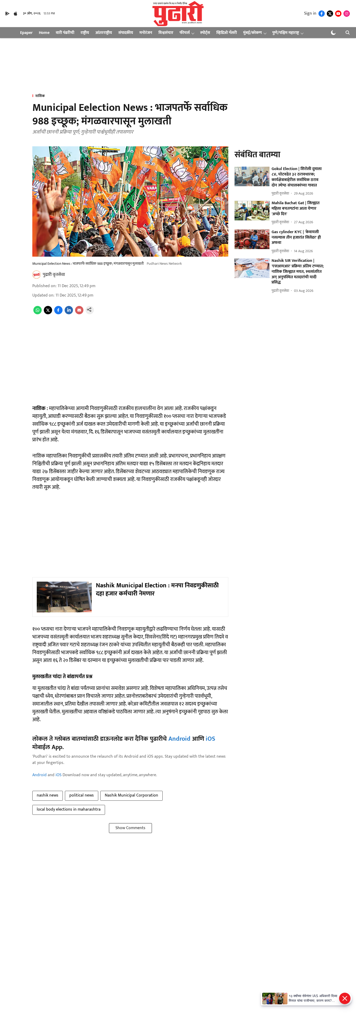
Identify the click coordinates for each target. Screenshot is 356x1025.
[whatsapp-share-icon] (37, 313)
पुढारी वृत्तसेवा (54, 275)
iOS (210, 739)
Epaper (26, 32)
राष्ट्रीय (85, 32)
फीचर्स (185, 32)
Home (44, 32)
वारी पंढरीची (65, 32)
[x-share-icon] (48, 313)
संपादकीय (125, 32)
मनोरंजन (145, 32)
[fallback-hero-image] (252, 176)
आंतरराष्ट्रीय (103, 32)
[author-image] (36, 274)
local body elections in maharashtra (69, 809)
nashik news (47, 795)
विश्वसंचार (165, 32)
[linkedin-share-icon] (69, 313)
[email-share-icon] (79, 313)
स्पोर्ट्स (205, 32)
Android (179, 739)
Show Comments (130, 827)
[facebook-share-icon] (58, 313)
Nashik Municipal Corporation (131, 795)
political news (81, 795)
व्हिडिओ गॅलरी (226, 32)
